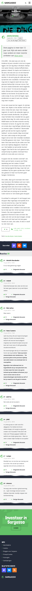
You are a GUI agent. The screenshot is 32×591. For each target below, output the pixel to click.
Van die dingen (14, 40)
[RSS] (14, 570)
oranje (16, 230)
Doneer (16, 528)
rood (20, 230)
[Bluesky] (9, 570)
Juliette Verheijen (12, 36)
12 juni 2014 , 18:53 (9, 458)
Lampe (8, 456)
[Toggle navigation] (29, 3)
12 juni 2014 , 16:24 (9, 283)
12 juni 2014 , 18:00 (9, 399)
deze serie (19, 55)
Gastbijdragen (7, 560)
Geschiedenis (7, 545)
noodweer (27, 228)
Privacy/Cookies (7, 554)
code (15, 228)
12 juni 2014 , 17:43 (9, 333)
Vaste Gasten (22, 40)
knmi (22, 228)
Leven (20, 38)
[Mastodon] (4, 570)
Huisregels (6, 557)
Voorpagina (16, 8)
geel (18, 228)
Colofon (5, 548)
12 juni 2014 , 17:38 (9, 310)
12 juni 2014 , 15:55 (9, 263)
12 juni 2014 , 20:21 (9, 486)
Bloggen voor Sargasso (10, 551)
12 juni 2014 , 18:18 (9, 422)
